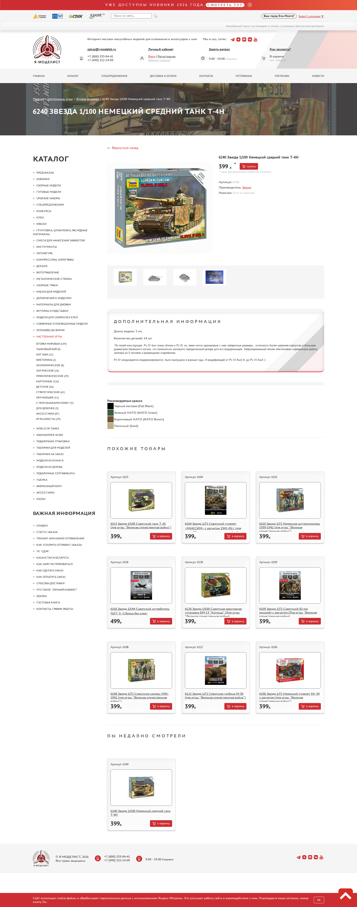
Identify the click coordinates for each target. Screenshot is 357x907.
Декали (41, 266)
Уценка (41, 479)
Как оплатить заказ (50, 576)
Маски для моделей (51, 291)
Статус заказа (47, 532)
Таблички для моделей (53, 447)
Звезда (246, 187)
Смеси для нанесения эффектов (60, 240)
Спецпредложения (114, 76)
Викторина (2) (46, 359)
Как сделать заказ (49, 570)
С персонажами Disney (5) (55, 402)
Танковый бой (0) (48, 349)
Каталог (73, 76)
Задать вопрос (219, 49)
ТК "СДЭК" (43, 551)
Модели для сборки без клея (57, 317)
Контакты (206, 76)
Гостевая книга (48, 602)
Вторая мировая (87, 99)
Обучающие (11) (47, 397)
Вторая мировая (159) (51, 343)
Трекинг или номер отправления (60, 538)
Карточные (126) (47, 381)
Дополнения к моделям (53, 298)
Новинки (42, 179)
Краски (41, 223)
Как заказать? (280, 49)
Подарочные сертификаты (55, 473)
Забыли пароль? (159, 60)
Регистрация (166, 56)
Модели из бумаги (49, 460)
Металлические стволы (54, 278)
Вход (151, 56)
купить (251, 166)
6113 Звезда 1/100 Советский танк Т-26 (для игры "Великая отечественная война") (141, 525)
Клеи (40, 217)
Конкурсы (43, 211)
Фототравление (47, 272)
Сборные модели (48, 185)
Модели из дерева (49, 466)
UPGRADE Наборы (48, 198)
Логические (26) (47, 370)
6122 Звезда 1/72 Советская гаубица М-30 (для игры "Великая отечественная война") (215, 695)
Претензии (282, 76)
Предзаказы (45, 172)
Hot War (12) (44, 354)
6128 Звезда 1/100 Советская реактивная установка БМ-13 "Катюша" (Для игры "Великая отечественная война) (213, 612)
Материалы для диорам (53, 304)
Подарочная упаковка (53, 441)
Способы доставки (50, 583)
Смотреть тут (225, 5)
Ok (319, 900)
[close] (248, 5)
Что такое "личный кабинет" (57, 589)
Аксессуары (45, 492)
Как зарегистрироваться (54, 564)
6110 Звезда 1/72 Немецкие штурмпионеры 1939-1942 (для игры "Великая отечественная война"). (289, 527)
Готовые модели (48, 191)
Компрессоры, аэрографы (55, 259)
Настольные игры (60, 99)
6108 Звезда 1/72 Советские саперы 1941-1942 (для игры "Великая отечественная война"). (140, 697)
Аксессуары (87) (47, 413)
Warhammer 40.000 (49, 434)
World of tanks (47, 428)
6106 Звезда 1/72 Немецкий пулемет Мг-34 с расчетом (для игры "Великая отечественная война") (289, 697)
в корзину (163, 536)
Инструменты (46, 246)
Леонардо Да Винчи (50, 330)
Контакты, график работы (54, 608)
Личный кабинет (161, 49)
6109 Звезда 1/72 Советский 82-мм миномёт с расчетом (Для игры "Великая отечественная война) (288, 612)
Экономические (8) (50, 365)
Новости (318, 76)
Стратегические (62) (50, 392)
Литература (44, 253)
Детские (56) (45, 386)
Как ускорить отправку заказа (59, 544)
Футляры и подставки (52, 310)
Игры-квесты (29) (48, 419)
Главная (39, 76)
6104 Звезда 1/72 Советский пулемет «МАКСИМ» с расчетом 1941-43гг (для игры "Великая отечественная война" (213, 528)
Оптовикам (244, 76)
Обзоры (41, 596)
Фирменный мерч (49, 486)
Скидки (42, 525)
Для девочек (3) (47, 408)
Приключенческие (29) (52, 376)
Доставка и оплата (163, 76)
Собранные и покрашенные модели (62, 323)
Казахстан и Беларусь (52, 557)
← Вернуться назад (122, 148)
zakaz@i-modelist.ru (101, 49)
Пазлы (40, 499)
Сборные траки (47, 285)
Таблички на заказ (50, 454)
